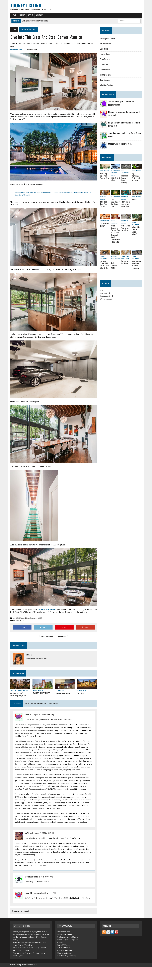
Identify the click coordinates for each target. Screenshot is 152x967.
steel (12, 46)
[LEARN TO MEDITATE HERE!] (42, 687)
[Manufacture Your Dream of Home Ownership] (137, 253)
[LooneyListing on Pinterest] (116, 932)
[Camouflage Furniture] (126, 253)
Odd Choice (104, 64)
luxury (56, 43)
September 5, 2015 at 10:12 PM (44, 893)
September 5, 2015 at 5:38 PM (41, 876)
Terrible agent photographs (67, 940)
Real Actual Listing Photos (67, 937)
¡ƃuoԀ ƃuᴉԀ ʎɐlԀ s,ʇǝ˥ (62, 693)
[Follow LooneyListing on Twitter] (112, 932)
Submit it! (28, 945)
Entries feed (105, 293)
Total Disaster (105, 80)
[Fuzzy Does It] (87, 687)
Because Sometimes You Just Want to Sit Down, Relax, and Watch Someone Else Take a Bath (115, 233)
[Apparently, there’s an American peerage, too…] (20, 687)
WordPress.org (106, 299)
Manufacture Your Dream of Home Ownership (136, 264)
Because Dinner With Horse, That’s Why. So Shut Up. (104, 266)
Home (14, 15)
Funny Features (38, 690)
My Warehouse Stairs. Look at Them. (136, 177)
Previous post (47, 636)
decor (29, 43)
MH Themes (34, 965)
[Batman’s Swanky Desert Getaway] (126, 167)
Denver (36, 43)
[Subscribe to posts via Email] (108, 932)
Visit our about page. (21, 950)
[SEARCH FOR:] (129, 20)
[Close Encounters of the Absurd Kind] (115, 194)
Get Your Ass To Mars (104, 224)
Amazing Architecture (19, 690)
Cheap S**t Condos (64, 950)
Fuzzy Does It (81, 693)
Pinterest (43, 953)
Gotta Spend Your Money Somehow (125, 228)
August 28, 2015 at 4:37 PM (44, 833)
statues (90, 43)
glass (43, 43)
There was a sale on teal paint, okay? (125, 204)
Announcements (105, 43)
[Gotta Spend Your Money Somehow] (126, 217)
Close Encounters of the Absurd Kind (115, 203)
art (20, 43)
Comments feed (106, 296)
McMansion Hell (63, 932)
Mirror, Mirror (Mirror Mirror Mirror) (137, 230)
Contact (39, 15)
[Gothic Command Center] (115, 253)
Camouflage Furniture (125, 262)
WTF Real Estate (63, 948)
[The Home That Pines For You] (105, 194)
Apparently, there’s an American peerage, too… (18, 694)
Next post (62, 636)
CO (24, 43)
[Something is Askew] (115, 167)
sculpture (76, 43)
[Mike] (103, 116)
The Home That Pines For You (103, 204)
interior (49, 43)
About (30, 15)
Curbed (60, 942)
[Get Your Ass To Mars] (105, 217)
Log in (102, 290)
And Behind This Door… (123, 143)
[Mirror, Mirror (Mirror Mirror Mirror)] (137, 219)
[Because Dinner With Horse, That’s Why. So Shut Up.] (105, 253)
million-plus (66, 43)
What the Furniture (106, 85)
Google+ (19, 956)
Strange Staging (105, 74)
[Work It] (137, 194)
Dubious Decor (105, 54)
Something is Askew (115, 178)
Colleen (30, 898)
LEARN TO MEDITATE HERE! (41, 693)
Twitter (36, 953)
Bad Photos (59, 690)
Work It (134, 199)
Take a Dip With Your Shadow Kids (104, 175)
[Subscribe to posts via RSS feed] (104, 932)
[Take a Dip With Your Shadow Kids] (105, 167)
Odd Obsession (105, 69)
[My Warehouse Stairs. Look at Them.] (137, 167)
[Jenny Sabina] (103, 137)
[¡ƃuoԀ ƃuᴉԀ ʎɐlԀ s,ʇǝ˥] (65, 687)
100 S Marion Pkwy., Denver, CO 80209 (29, 618)
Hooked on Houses (64, 953)
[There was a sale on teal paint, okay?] (126, 194)
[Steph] (103, 148)
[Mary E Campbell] (103, 126)
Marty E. (22, 49)
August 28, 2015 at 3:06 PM (43, 714)
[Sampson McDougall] (103, 105)
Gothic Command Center (114, 265)
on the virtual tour (47, 609)
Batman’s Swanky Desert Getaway (124, 179)
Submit (22, 15)
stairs (83, 43)
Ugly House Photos (64, 934)
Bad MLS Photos (63, 945)
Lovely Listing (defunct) (66, 956)
